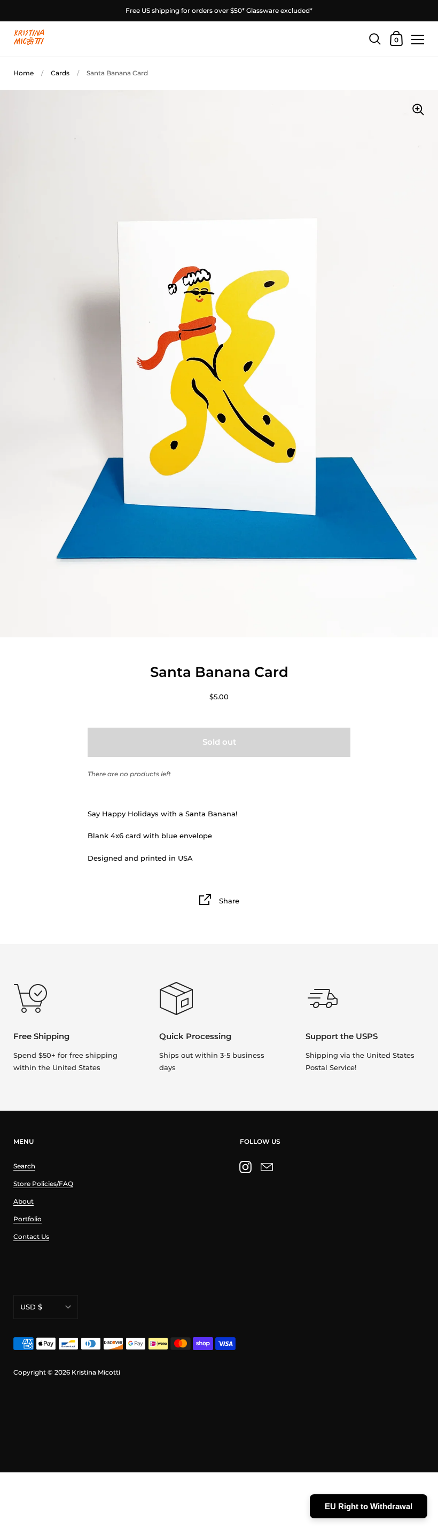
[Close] (422, 1420)
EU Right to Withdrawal (368, 1506)
